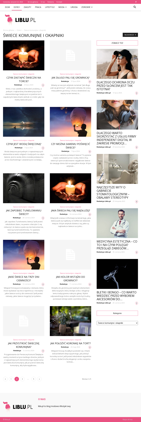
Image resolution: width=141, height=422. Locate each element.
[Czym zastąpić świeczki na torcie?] (23, 55)
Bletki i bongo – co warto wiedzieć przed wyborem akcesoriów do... (116, 295)
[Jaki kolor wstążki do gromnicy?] (70, 255)
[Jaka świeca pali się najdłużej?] (70, 188)
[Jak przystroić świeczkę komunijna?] (23, 321)
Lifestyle (50, 7)
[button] (134, 7)
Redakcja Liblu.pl (104, 93)
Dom (7, 7)
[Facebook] (136, 2)
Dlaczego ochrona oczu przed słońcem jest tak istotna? (116, 85)
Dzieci (17, 7)
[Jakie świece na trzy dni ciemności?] (23, 255)
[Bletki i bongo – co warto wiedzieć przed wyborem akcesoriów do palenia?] (117, 274)
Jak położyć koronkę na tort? (70, 343)
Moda (61, 7)
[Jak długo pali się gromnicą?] (70, 55)
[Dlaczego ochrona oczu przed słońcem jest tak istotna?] (117, 64)
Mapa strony (127, 419)
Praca (38, 7)
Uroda (74, 7)
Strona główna (33, 2)
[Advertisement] (88, 20)
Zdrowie (85, 7)
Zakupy (27, 7)
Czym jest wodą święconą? (23, 144)
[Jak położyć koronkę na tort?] (70, 321)
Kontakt (59, 2)
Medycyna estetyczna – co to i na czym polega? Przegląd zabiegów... (117, 245)
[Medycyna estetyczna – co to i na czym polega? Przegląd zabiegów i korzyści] (117, 223)
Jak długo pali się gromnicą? (71, 77)
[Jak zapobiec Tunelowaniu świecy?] (23, 188)
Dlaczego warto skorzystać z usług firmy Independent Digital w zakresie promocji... (116, 138)
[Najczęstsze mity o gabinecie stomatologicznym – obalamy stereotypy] (117, 169)
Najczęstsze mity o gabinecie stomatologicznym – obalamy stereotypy (113, 192)
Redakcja (18, 85)
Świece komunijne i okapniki (23, 74)
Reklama (51, 2)
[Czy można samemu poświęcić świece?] (70, 122)
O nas (43, 2)
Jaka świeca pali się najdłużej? (70, 210)
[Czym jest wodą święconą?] (23, 122)
